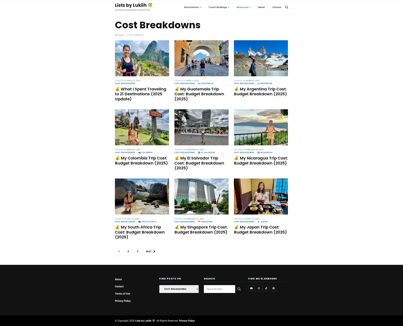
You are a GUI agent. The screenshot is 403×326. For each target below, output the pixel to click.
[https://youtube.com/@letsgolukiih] (251, 288)
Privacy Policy (123, 300)
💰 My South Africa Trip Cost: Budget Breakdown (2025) (140, 232)
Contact (276, 7)
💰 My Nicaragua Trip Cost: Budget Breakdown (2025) (261, 160)
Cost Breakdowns (125, 83)
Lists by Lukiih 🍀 (134, 5)
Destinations (191, 7)
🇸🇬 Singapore (205, 222)
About (261, 7)
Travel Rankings (217, 7)
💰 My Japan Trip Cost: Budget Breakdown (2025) (260, 229)
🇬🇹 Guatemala (206, 83)
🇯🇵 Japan (262, 222)
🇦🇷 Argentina (264, 83)
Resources (243, 7)
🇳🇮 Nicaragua (265, 152)
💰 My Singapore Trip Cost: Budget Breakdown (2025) (201, 229)
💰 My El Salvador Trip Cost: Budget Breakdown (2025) (199, 163)
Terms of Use (122, 293)
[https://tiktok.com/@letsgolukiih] (266, 288)
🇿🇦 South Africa (147, 222)
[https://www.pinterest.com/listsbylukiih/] (273, 288)
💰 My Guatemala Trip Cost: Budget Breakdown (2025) (199, 94)
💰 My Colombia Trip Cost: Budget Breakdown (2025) (141, 160)
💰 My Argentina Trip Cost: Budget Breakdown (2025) (260, 91)
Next (149, 251)
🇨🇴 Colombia (145, 152)
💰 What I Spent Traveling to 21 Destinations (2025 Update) (140, 94)
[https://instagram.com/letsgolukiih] (259, 288)
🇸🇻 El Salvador (206, 152)
